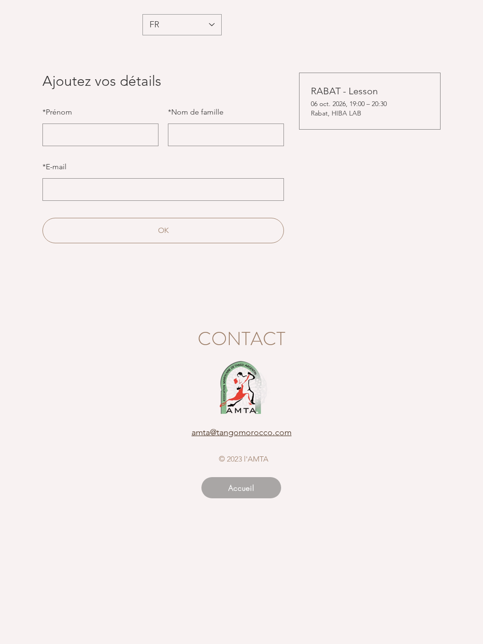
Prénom (57, 111)
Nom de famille (196, 111)
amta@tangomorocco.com (241, 432)
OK (163, 230)
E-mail (54, 166)
